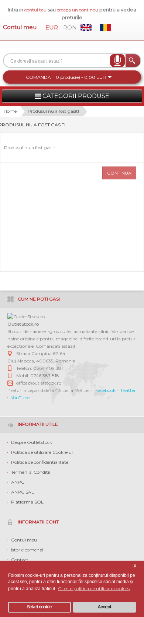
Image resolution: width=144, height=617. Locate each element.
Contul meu (20, 27)
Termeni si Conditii (30, 472)
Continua (119, 173)
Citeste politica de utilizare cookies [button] (94, 588)
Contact (19, 559)
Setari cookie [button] (39, 606)
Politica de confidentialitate (39, 462)
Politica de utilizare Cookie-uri (43, 452)
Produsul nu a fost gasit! (53, 111)
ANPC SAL (22, 492)
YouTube (20, 397)
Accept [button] (105, 606)
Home (10, 111)
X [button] (135, 566)
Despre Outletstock (31, 442)
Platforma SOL (27, 502)
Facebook (105, 390)
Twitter (128, 390)
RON (70, 27)
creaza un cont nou (78, 10)
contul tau (35, 10)
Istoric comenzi (27, 550)
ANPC (17, 482)
